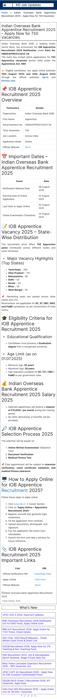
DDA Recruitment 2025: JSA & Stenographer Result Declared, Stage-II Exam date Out (25, 656)
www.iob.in (19, 504)
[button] (5, 5)
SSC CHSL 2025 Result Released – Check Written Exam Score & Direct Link (24, 639)
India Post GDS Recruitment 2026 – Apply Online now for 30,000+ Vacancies (28, 690)
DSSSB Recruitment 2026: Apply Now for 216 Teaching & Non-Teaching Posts (26, 647)
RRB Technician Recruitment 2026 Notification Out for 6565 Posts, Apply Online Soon (26, 622)
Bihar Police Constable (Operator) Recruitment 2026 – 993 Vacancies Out (27, 664)
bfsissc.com (8, 80)
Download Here (43, 574)
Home (4, 12)
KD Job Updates (28, 5)
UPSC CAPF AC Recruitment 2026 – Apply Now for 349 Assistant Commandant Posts (27, 673)
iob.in (45, 77)
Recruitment (14, 490)
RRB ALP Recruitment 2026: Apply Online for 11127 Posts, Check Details (26, 630)
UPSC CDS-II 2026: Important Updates (23, 615)
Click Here (40, 579)
